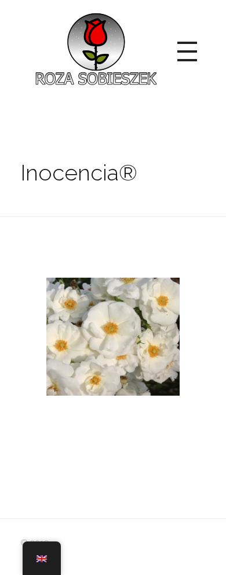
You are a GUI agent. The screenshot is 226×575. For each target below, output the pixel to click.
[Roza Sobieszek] (94, 50)
